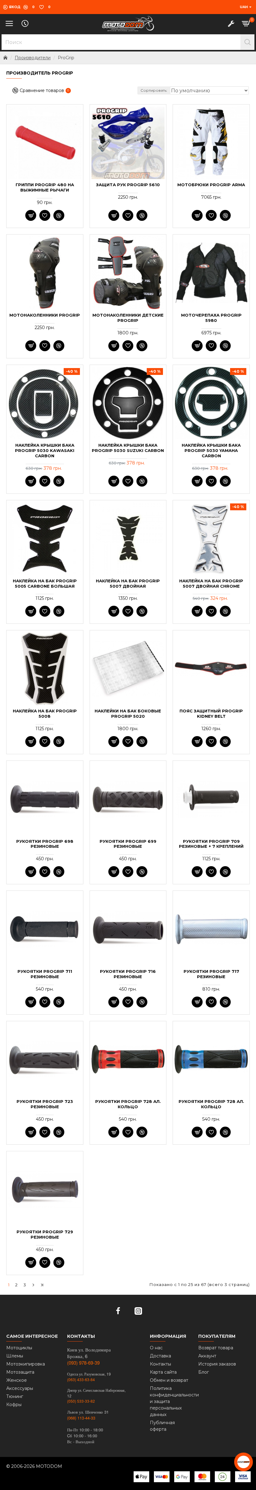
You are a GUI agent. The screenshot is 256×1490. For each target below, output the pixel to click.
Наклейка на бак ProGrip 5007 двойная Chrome (211, 583)
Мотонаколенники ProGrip (44, 315)
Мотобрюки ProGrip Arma (211, 184)
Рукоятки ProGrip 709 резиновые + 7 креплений (211, 844)
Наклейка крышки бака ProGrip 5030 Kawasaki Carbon (44, 450)
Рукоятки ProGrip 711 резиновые (44, 974)
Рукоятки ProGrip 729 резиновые (45, 1234)
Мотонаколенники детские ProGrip (128, 318)
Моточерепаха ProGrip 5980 (211, 318)
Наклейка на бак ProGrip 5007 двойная (128, 583)
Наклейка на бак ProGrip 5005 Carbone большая (45, 583)
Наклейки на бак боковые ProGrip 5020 (128, 713)
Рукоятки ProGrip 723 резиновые (45, 1104)
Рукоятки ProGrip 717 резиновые (211, 974)
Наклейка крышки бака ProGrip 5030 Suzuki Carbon (128, 448)
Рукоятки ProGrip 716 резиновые (128, 974)
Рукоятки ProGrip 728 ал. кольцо (128, 1104)
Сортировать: (153, 90)
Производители (33, 58)
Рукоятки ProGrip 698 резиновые (44, 844)
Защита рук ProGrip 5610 (128, 184)
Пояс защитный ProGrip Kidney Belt (211, 713)
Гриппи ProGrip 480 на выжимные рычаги (45, 187)
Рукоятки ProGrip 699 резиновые (128, 844)
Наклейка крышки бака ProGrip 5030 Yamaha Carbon (211, 450)
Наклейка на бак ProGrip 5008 (45, 713)
